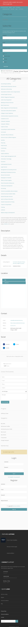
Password (6, 467)
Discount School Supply (12, 546)
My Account (3, 432)
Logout (16, 9)
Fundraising (3, 148)
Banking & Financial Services (7, 102)
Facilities (3, 140)
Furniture (3, 150)
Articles (5, 20)
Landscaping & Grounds (6, 164)
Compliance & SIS (5, 118)
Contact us (6, 224)
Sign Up (14, 509)
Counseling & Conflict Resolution (8, 129)
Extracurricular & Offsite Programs (8, 137)
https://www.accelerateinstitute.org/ (17, 323)
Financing (3, 142)
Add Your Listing (4, 594)
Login (14, 7)
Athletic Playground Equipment (8, 97)
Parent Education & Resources (7, 183)
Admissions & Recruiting (6, 89)
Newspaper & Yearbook (6, 177)
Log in (14, 473)
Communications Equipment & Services (9, 116)
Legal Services (4, 167)
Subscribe (6, 66)
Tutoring (3, 207)
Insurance (3, 161)
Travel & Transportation (6, 204)
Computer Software (5, 124)
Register (10, 7)
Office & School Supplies (6, 180)
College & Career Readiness (7, 113)
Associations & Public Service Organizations (10, 91)
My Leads (3, 423)
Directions (7, 282)
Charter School (7, 56)
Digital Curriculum (20, 263)
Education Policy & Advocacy (7, 134)
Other (5, 62)
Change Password (5, 440)
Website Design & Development (8, 212)
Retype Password (4, 500)
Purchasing (3, 188)
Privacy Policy (3, 611)
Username (6, 461)
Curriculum (3, 132)
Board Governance (5, 105)
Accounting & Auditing (6, 83)
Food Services (4, 145)
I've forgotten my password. (14, 477)
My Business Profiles (5, 426)
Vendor (5, 59)
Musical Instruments (5, 175)
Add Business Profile (4, 7)
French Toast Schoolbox (12, 540)
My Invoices (3, 434)
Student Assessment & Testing (7, 201)
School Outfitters (10, 553)
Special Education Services (7, 196)
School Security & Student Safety (8, 193)
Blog (2, 603)
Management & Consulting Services (8, 169)
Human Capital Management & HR (8, 156)
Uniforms (3, 210)
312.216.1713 (12, 325)
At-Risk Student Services (6, 94)
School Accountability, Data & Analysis (9, 191)
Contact (2, 617)
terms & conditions (16, 506)
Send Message (5, 402)
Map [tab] (5, 280)
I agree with (14, 506)
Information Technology (6, 159)
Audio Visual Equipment (6, 99)
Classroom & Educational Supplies (8, 110)
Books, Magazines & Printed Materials (9, 108)
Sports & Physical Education (7, 199)
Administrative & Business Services (8, 86)
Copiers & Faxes (4, 126)
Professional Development (6, 185)
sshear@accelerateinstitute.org (16, 320)
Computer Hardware (5, 121)
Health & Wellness (5, 153)
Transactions (4, 437)
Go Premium (18, 7)
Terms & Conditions (5, 600)
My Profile (12, 9)
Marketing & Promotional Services (8, 172)
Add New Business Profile (6, 429)
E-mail (2, 489)
